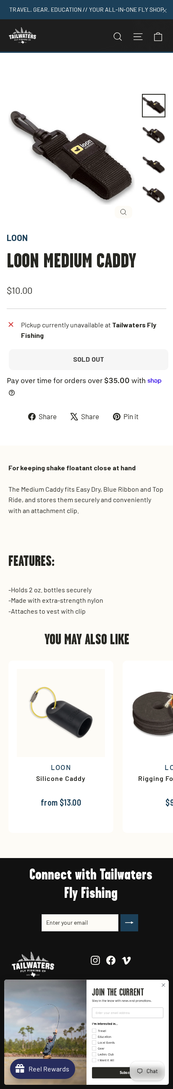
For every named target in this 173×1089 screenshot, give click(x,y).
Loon (17, 238)
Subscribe (128, 1073)
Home (15, 73)
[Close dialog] (163, 985)
